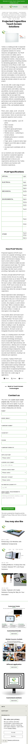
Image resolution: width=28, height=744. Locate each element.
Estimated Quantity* (9, 484)
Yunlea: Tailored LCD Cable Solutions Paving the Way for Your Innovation (12, 592)
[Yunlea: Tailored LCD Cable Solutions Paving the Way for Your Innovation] (14, 579)
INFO (3, 706)
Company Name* (7, 425)
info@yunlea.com (11, 408)
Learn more (14, 633)
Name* (3, 410)
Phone (3, 440)
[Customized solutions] (14, 683)
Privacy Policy (11, 515)
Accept (13, 732)
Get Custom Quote (8, 508)
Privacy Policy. (12, 728)
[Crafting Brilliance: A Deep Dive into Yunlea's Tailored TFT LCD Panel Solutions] (14, 554)
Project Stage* (7, 477)
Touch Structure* (8, 469)
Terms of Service (22, 515)
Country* (4, 432)
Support (4, 711)
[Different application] (14, 649)
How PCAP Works (14, 13)
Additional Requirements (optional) (10, 492)
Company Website (7, 447)
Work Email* (5, 418)
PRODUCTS (5, 715)
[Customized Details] (14, 616)
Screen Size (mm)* (7, 462)
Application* (6, 454)
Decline (13, 736)
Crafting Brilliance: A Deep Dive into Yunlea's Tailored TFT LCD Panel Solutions (13, 567)
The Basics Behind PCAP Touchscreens (14, 16)
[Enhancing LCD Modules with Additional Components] (14, 531)
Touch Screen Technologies (11, 17)
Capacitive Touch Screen (9, 12)
